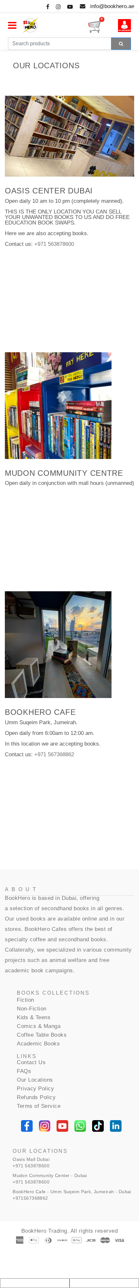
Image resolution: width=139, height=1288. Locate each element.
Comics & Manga (38, 1026)
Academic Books (38, 1044)
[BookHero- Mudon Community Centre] (58, 405)
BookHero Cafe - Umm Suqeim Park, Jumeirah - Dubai (72, 1191)
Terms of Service (38, 1106)
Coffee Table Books (42, 1035)
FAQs (24, 1071)
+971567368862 (30, 1198)
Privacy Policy (35, 1089)
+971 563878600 (54, 244)
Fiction (25, 1000)
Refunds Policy (36, 1097)
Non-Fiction (32, 1009)
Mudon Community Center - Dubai (50, 1175)
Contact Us (31, 1062)
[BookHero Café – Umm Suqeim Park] (58, 644)
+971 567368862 (54, 754)
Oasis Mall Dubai (31, 1159)
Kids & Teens (33, 1017)
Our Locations (35, 1080)
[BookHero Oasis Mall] (69, 136)
